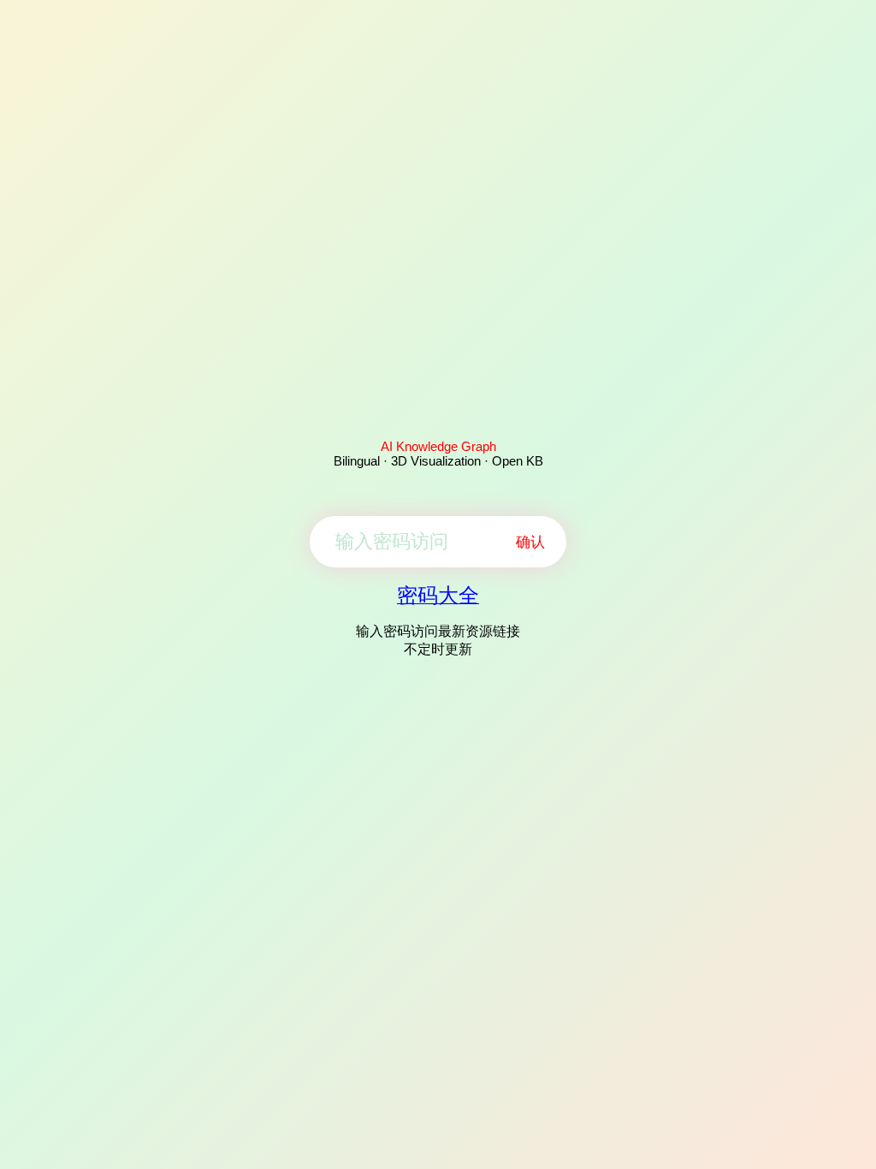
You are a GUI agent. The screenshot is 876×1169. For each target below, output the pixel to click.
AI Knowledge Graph (438, 446)
